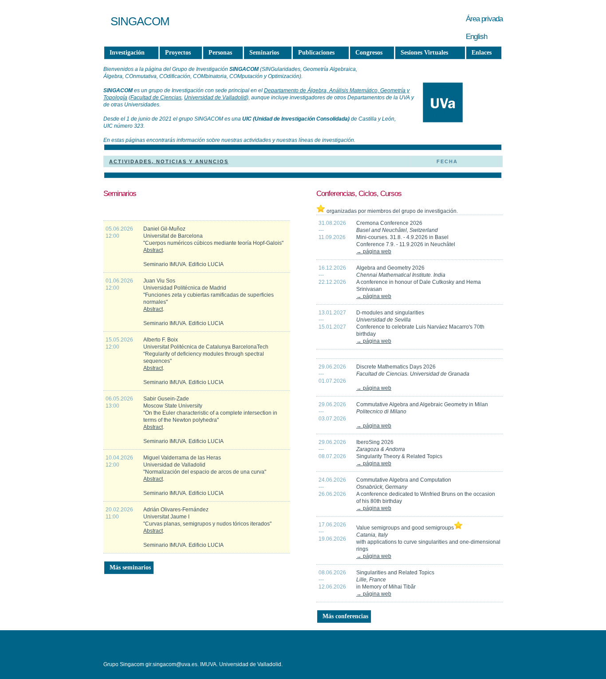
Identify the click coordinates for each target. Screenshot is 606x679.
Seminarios (264, 52)
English (476, 36)
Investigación (127, 52)
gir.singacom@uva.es (171, 664)
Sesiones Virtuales (424, 52)
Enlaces (482, 52)
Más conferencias (345, 616)
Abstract (153, 250)
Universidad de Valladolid (215, 97)
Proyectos (178, 52)
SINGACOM (139, 21)
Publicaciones (316, 52)
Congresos (368, 52)
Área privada (484, 19)
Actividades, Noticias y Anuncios (168, 161)
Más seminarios (130, 567)
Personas (220, 52)
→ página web (373, 251)
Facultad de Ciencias (155, 97)
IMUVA (208, 664)
